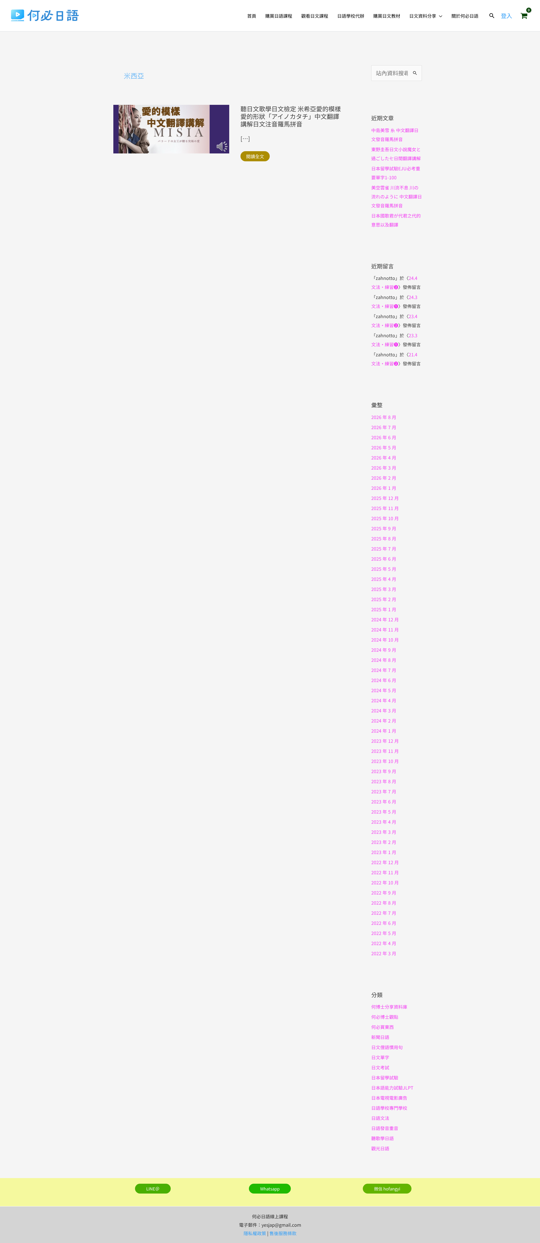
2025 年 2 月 (383, 599)
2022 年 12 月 (385, 862)
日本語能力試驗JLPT (392, 1087)
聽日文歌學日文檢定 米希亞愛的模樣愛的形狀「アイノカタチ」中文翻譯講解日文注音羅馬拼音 (290, 116)
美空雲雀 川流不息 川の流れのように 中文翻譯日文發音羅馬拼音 (396, 196)
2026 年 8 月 (383, 417)
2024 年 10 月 (385, 639)
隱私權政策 (255, 1233)
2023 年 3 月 (383, 831)
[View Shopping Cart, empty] (524, 16)
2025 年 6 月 (383, 558)
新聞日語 (380, 1037)
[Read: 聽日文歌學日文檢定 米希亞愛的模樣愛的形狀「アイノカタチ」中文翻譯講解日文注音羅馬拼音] (171, 128)
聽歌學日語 (382, 1138)
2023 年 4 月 (383, 821)
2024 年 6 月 (383, 680)
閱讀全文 (255, 156)
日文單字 (380, 1057)
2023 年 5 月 (383, 811)
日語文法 (380, 1118)
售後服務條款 (282, 1233)
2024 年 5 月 (383, 690)
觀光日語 (380, 1148)
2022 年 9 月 (383, 892)
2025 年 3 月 (383, 589)
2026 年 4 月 (383, 457)
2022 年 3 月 (383, 953)
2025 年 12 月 (385, 498)
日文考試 (380, 1067)
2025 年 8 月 (383, 538)
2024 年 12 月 (385, 619)
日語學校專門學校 (389, 1107)
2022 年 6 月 (383, 923)
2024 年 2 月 (383, 720)
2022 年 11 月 (385, 872)
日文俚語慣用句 (387, 1047)
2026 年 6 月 (383, 437)
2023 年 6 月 (383, 801)
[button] (439, 16)
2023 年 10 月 (385, 761)
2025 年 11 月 (385, 508)
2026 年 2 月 (383, 477)
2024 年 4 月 (383, 700)
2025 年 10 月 (385, 518)
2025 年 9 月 (383, 528)
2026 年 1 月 (383, 487)
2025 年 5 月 (383, 568)
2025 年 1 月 (383, 609)
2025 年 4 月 (383, 579)
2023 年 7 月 (383, 791)
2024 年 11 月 (385, 629)
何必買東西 (382, 1027)
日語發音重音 (384, 1128)
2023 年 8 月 (383, 781)
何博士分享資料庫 (389, 1006)
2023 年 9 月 (383, 771)
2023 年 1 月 (383, 852)
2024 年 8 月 (383, 659)
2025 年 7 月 (383, 548)
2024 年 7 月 (383, 670)
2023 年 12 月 (385, 740)
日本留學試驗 (384, 1077)
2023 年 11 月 (385, 751)
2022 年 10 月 (385, 882)
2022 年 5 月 (383, 933)
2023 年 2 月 (383, 842)
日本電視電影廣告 (389, 1097)
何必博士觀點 (384, 1016)
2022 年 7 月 (383, 912)
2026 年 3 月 (383, 467)
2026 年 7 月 (383, 427)
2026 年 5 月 (383, 447)
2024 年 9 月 (383, 649)
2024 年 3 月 (383, 710)
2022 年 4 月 (383, 943)
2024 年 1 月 (383, 730)
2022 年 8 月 (383, 902)
